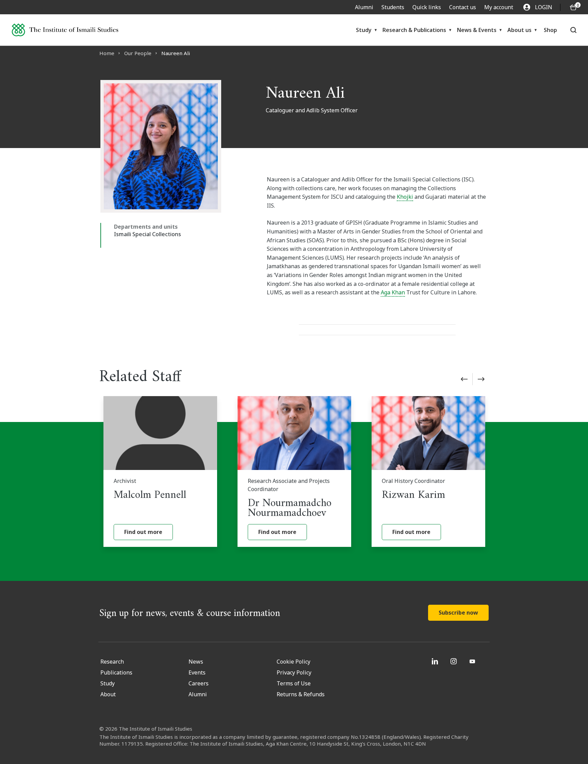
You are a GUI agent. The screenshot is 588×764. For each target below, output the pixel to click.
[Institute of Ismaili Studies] (65, 30)
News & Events (476, 30)
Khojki (405, 196)
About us (519, 30)
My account (498, 7)
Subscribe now (458, 612)
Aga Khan (393, 292)
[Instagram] (454, 661)
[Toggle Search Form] (573, 30)
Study (364, 30)
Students (392, 7)
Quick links (426, 7)
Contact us (462, 7)
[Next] (481, 379)
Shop (550, 30)
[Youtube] (473, 661)
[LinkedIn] (435, 661)
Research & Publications (414, 30)
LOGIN (543, 7)
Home (106, 53)
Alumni (364, 7)
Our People (137, 53)
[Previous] (464, 379)
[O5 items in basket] (573, 7)
